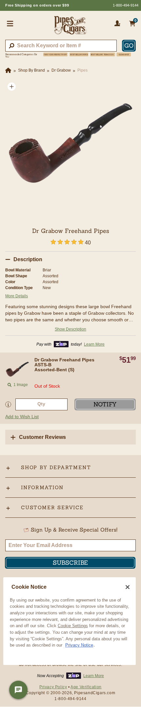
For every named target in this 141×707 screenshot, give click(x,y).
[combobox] (61, 46)
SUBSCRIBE (70, 562)
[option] (70, 145)
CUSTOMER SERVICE (52, 507)
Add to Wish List (22, 416)
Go (128, 45)
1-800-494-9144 (125, 5)
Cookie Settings (73, 625)
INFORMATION (42, 487)
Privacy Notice (79, 645)
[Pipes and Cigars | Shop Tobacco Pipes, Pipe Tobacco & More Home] (70, 28)
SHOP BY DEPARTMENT (56, 467)
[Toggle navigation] (10, 23)
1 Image (20, 384)
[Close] (127, 587)
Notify (105, 404)
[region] (69, 621)
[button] (12, 86)
